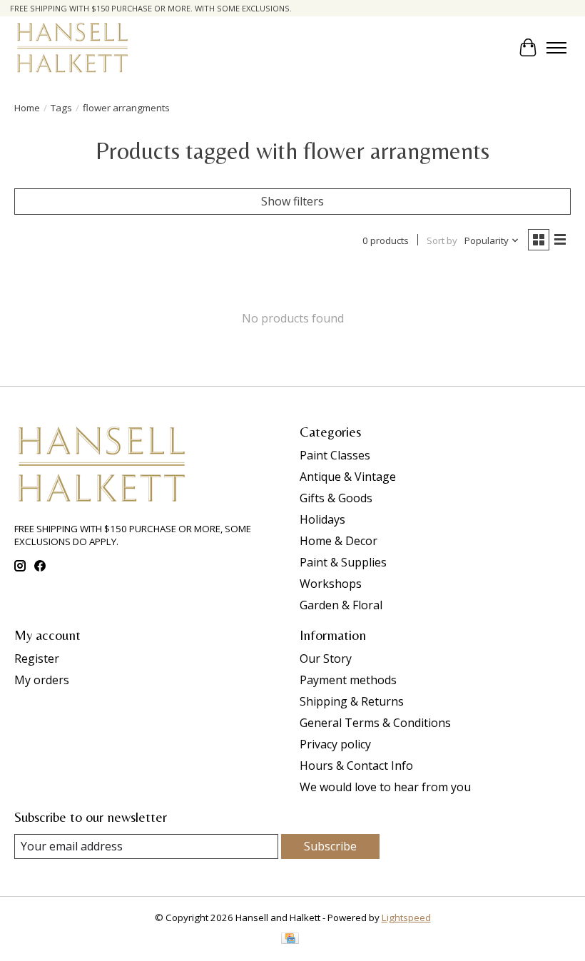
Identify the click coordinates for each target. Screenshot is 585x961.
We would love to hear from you (385, 787)
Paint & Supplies (343, 562)
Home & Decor (338, 541)
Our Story (326, 658)
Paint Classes (335, 455)
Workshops (331, 583)
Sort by (442, 240)
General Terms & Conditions (375, 723)
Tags (61, 107)
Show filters (292, 201)
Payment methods (348, 680)
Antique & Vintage (348, 476)
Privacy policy (335, 744)
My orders (41, 680)
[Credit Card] (290, 939)
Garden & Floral (341, 605)
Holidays (322, 519)
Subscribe (330, 846)
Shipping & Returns (352, 701)
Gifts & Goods (336, 498)
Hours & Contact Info (356, 765)
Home (27, 107)
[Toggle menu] (556, 48)
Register (36, 658)
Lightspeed (406, 917)
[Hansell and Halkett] (72, 47)
